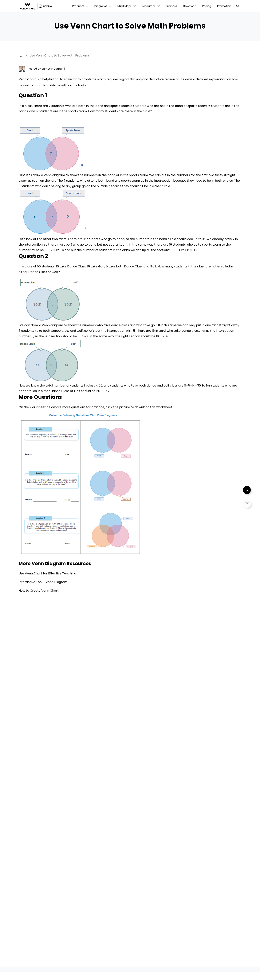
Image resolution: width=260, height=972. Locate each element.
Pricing (206, 6)
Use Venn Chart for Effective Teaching (47, 573)
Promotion (224, 6)
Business (171, 6)
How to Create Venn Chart (39, 590)
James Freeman (53, 69)
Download (189, 6)
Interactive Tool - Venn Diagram (43, 582)
